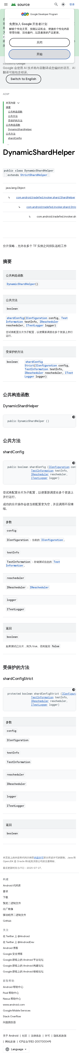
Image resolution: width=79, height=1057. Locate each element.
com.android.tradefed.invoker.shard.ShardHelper (45, 197)
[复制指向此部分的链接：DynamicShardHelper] (42, 406)
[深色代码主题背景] (73, 417)
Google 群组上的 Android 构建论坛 (23, 965)
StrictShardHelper (33, 175)
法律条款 (36, 1035)
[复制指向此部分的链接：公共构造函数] (33, 395)
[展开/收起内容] (18, 103)
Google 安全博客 (13, 954)
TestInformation (36, 369)
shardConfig (15, 318)
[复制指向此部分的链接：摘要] (15, 262)
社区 (24, 1035)
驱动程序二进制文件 (14, 915)
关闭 (40, 42)
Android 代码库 (12, 885)
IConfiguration (36, 318)
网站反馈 (10, 1041)
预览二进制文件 (12, 903)
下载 (5, 897)
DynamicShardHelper (21, 284)
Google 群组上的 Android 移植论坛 (23, 971)
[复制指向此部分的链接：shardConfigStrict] (36, 679)
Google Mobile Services (16, 1010)
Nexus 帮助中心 (12, 998)
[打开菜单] (6, 4)
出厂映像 (8, 909)
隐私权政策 (60, 1035)
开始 (40, 54)
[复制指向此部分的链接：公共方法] (24, 441)
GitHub (7, 920)
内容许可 (39, 857)
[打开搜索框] (56, 4)
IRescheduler (49, 321)
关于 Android (10, 1035)
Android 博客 (10, 948)
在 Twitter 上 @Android (16, 936)
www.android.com (14, 1004)
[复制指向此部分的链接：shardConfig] (27, 452)
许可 (47, 1035)
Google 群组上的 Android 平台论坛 (23, 959)
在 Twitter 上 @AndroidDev (18, 942)
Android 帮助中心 (13, 987)
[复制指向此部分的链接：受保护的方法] (33, 668)
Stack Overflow (12, 1016)
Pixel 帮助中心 (11, 992)
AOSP (6, 94)
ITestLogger (35, 325)
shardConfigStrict (34, 363)
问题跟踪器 (9, 1022)
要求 (5, 891)
